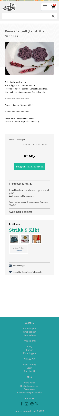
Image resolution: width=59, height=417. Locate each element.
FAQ (29, 346)
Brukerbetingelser (29, 386)
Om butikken (29, 331)
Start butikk (29, 371)
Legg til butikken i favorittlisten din (27, 272)
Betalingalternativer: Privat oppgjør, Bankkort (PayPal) (28, 203)
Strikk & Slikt (24, 230)
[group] (29, 58)
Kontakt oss (30, 335)
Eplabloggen (29, 328)
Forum (29, 350)
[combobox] (26, 16)
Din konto (29, 359)
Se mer (19, 251)
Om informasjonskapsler (29, 392)
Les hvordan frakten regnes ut (21, 196)
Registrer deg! (29, 364)
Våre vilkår (29, 382)
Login (29, 367)
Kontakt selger (19, 266)
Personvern (29, 389)
